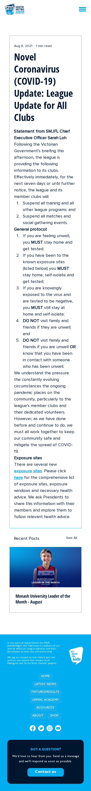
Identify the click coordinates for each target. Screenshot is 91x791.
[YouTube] (58, 728)
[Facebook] (33, 728)
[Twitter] (41, 728)
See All (71, 538)
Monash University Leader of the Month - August (43, 599)
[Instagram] (50, 728)
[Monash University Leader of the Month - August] (46, 567)
